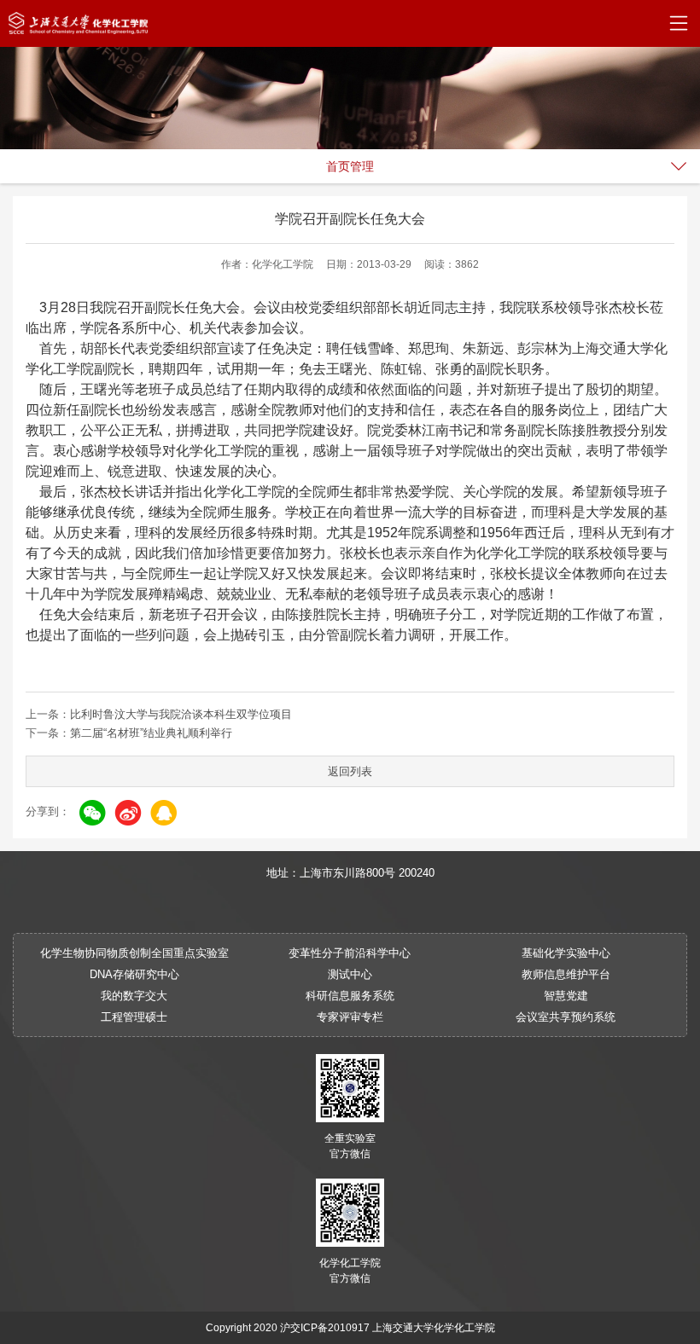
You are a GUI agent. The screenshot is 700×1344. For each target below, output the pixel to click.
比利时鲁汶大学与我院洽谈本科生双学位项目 (181, 714)
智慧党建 (566, 995)
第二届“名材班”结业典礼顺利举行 (151, 733)
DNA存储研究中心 (134, 974)
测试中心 (350, 974)
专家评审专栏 (350, 1017)
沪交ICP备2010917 (325, 1328)
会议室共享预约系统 (565, 1017)
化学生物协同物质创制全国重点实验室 (134, 953)
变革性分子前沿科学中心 (350, 953)
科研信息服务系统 (350, 995)
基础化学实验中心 (566, 953)
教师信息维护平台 (566, 974)
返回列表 (350, 771)
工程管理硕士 (134, 1017)
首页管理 (350, 166)
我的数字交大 (134, 995)
